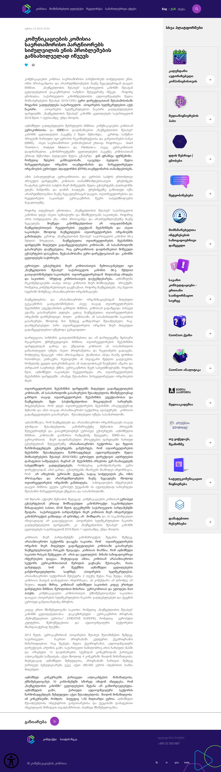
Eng (164, 8)
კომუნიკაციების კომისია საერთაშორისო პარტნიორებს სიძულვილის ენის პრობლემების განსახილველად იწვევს (68, 46)
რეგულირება (94, 9)
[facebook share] (54, 721)
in (167, 762)
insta (186, 762)
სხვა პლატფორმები (184, 27)
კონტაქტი (50, 739)
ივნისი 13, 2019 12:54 (37, 28)
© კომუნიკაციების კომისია (47, 763)
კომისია (41, 9)
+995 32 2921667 (171, 740)
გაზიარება (36, 721)
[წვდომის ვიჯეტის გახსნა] (11, 760)
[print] (33, 65)
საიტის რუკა (68, 739)
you (177, 762)
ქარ (173, 8)
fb (157, 762)
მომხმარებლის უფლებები (66, 9)
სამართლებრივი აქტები (120, 9)
